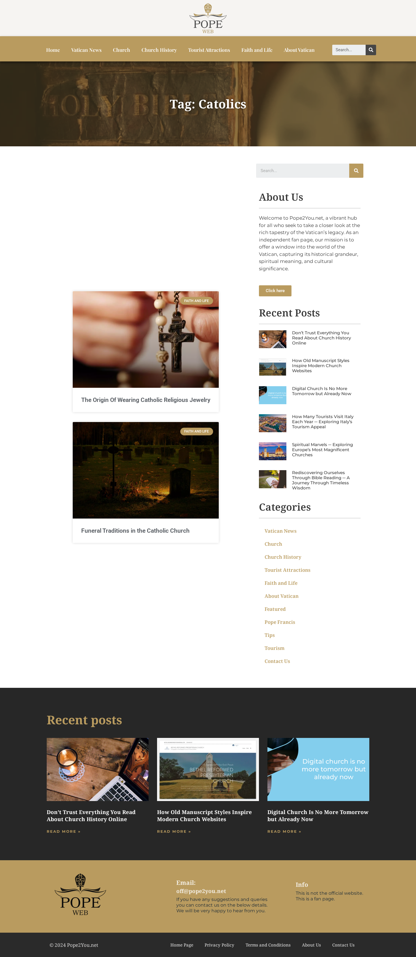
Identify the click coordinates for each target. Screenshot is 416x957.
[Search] (371, 50)
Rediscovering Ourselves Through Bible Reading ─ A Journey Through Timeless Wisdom (321, 480)
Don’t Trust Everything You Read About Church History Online (321, 338)
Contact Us (277, 661)
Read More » (64, 831)
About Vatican (299, 49)
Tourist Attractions (209, 49)
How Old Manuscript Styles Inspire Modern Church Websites (320, 365)
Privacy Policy (219, 945)
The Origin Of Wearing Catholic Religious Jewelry (145, 400)
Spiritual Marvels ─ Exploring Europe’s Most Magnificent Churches (322, 449)
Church (121, 49)
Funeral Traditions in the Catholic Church (135, 530)
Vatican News (86, 49)
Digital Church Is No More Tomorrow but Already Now (321, 391)
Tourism (275, 648)
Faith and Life (257, 49)
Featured (275, 609)
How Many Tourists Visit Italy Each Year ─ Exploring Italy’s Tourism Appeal (322, 421)
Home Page (181, 945)
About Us (311, 945)
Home (53, 49)
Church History (159, 49)
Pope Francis (280, 622)
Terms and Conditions (268, 945)
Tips (270, 635)
